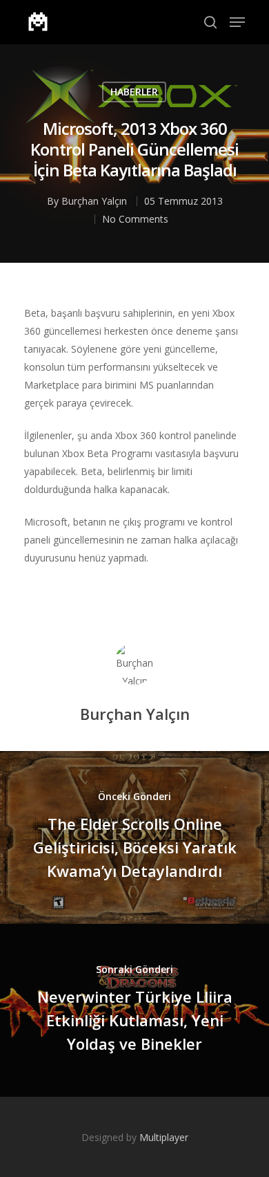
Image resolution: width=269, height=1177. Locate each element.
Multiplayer (163, 1137)
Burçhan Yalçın (94, 200)
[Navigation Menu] (237, 22)
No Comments (135, 218)
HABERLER (134, 91)
